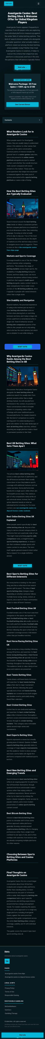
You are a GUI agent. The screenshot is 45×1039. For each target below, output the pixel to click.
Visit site (9, 3)
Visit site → (22, 67)
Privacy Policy (9, 988)
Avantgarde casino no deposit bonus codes (20, 977)
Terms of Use (9, 992)
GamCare (8, 1010)
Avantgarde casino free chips (15, 973)
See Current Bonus (22, 104)
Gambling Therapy (11, 1013)
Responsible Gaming (12, 995)
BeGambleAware (10, 1006)
